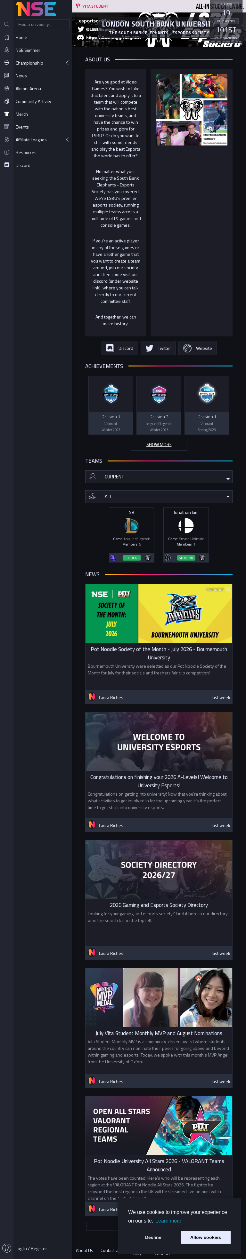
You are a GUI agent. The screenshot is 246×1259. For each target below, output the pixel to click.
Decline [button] (153, 1237)
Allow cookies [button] (205, 1237)
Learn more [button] (168, 1221)
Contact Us (111, 1250)
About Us (84, 1250)
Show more (159, 444)
